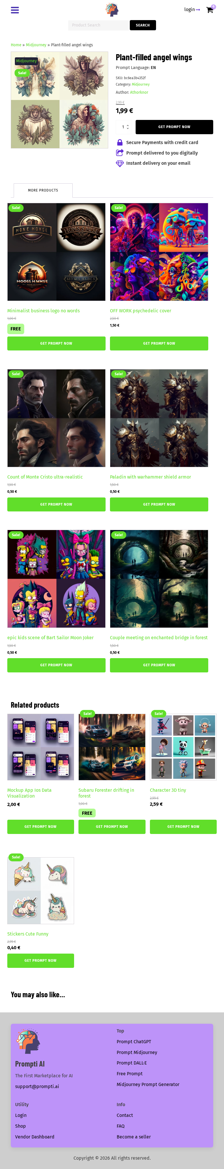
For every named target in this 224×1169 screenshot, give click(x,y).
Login (21, 1115)
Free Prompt (130, 1073)
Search (143, 25)
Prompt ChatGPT (134, 1041)
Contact (125, 1115)
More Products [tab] (43, 190)
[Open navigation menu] (16, 10)
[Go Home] (112, 9)
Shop (20, 1126)
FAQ (121, 1126)
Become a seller (134, 1137)
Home (16, 44)
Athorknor (139, 92)
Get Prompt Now (174, 127)
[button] (98, 61)
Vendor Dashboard (35, 1137)
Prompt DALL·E (132, 1063)
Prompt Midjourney (137, 1052)
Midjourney (36, 44)
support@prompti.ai (37, 1086)
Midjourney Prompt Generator (148, 1084)
